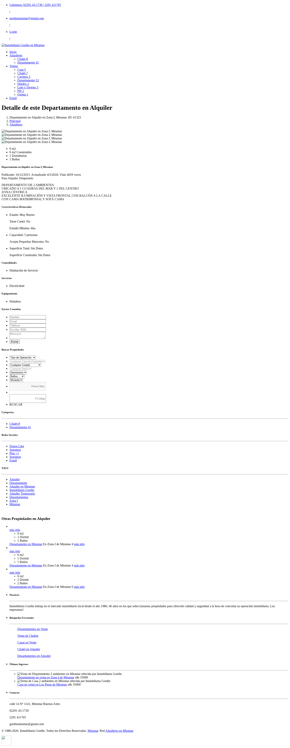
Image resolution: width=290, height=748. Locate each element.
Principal (15, 121)
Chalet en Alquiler (28, 649)
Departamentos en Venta (32, 629)
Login (13, 31)
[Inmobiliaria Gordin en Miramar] (23, 45)
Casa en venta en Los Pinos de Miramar (42, 684)
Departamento (28, 62)
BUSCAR (15, 404)
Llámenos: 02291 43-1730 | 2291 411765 (35, 5)
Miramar (14, 504)
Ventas (13, 66)
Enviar (14, 341)
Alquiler (14, 479)
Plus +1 (14, 453)
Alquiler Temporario (22, 493)
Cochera (23, 76)
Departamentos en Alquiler (34, 656)
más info (14, 530)
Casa (21, 69)
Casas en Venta (26, 642)
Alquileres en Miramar (119, 730)
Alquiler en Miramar (22, 486)
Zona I (13, 500)
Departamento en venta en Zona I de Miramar (45, 677)
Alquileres (15, 55)
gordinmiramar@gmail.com (26, 18)
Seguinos (15, 449)
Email (13, 98)
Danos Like (16, 446)
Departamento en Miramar (25, 544)
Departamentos (18, 497)
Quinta (22, 94)
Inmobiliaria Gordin (21, 490)
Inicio (13, 52)
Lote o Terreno (27, 87)
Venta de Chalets (27, 635)
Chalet (22, 59)
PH (20, 91)
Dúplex (23, 84)
